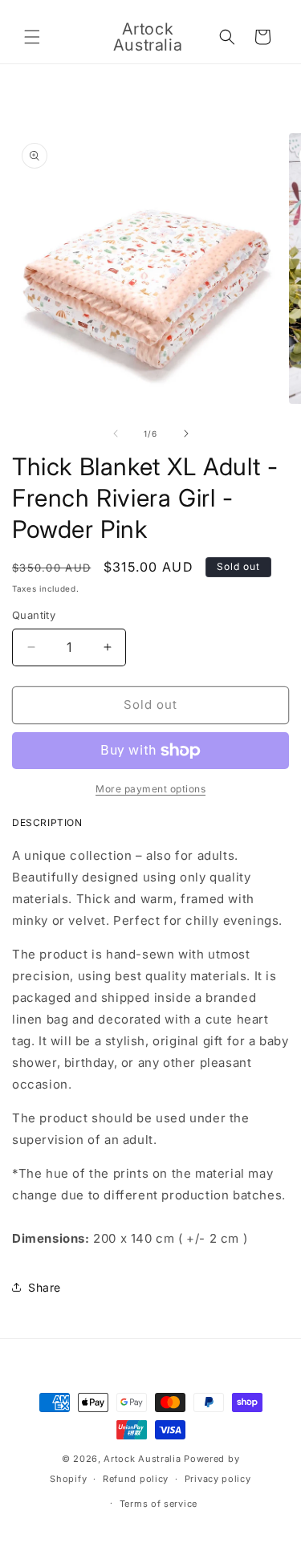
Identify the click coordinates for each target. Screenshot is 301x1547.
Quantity (33, 615)
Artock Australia (142, 1458)
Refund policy (136, 1478)
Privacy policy (218, 1478)
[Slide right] (186, 433)
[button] (32, 37)
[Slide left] (115, 433)
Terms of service (158, 1503)
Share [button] (44, 1287)
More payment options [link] (150, 789)
